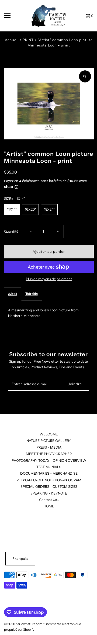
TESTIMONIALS (48, 467)
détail (12, 294)
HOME (49, 506)
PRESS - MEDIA (48, 447)
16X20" (30, 209)
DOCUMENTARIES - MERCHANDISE (49, 473)
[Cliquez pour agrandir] (85, 76)
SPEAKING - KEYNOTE (48, 493)
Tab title (31, 294)
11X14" (12, 209)
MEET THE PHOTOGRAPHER (49, 454)
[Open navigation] (15, 15)
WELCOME (49, 434)
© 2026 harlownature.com (23, 624)
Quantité (11, 231)
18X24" (49, 209)
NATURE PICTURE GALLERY (48, 441)
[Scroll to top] (85, 621)
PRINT (28, 40)
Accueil (12, 40)
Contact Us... (49, 500)
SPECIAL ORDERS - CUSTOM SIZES (48, 487)
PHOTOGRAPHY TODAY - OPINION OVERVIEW (49, 461)
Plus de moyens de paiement (49, 279)
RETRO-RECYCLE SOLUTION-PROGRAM (48, 480)
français (20, 559)
